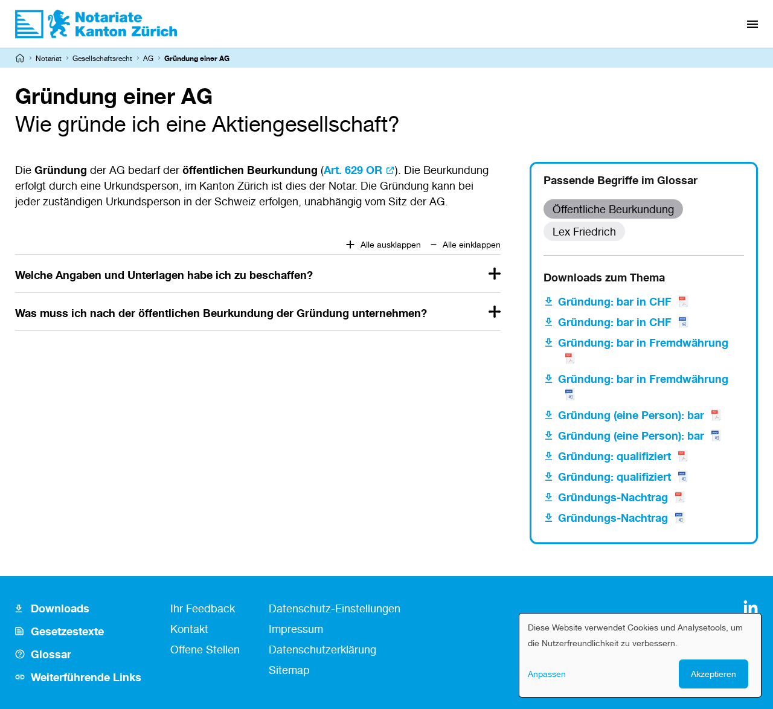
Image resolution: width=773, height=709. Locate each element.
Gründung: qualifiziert (614, 456)
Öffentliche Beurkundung (613, 209)
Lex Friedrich (584, 231)
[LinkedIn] (750, 607)
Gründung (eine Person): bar (631, 415)
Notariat (49, 58)
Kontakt (189, 628)
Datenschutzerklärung (322, 649)
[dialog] (640, 655)
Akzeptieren (713, 674)
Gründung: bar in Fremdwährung (643, 342)
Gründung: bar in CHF (615, 301)
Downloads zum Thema (604, 277)
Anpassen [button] (547, 674)
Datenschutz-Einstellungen (334, 608)
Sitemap (289, 669)
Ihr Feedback (202, 608)
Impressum (296, 628)
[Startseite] (20, 58)
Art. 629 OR (353, 169)
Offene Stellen (205, 649)
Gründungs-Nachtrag (613, 497)
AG (148, 58)
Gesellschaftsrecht (102, 58)
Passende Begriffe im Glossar (621, 180)
